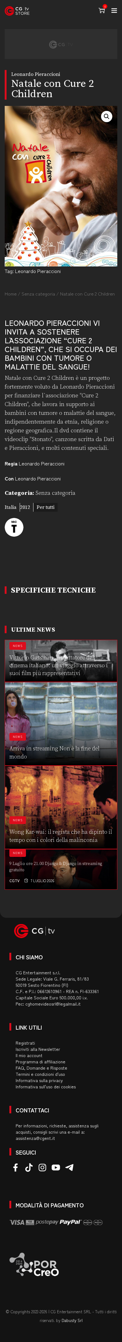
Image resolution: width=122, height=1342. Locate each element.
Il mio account (29, 1055)
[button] (106, 116)
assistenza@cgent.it (35, 1138)
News (18, 646)
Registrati (25, 1043)
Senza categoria (38, 293)
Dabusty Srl (72, 1320)
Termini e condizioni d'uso (40, 1074)
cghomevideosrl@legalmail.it (53, 1004)
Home (11, 293)
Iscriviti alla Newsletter (38, 1049)
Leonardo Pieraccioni (38, 271)
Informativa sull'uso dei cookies (46, 1086)
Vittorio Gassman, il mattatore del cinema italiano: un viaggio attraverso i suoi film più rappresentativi (58, 665)
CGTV (14, 880)
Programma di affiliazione (40, 1061)
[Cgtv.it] (17, 11)
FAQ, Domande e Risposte (41, 1068)
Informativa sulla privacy (39, 1080)
